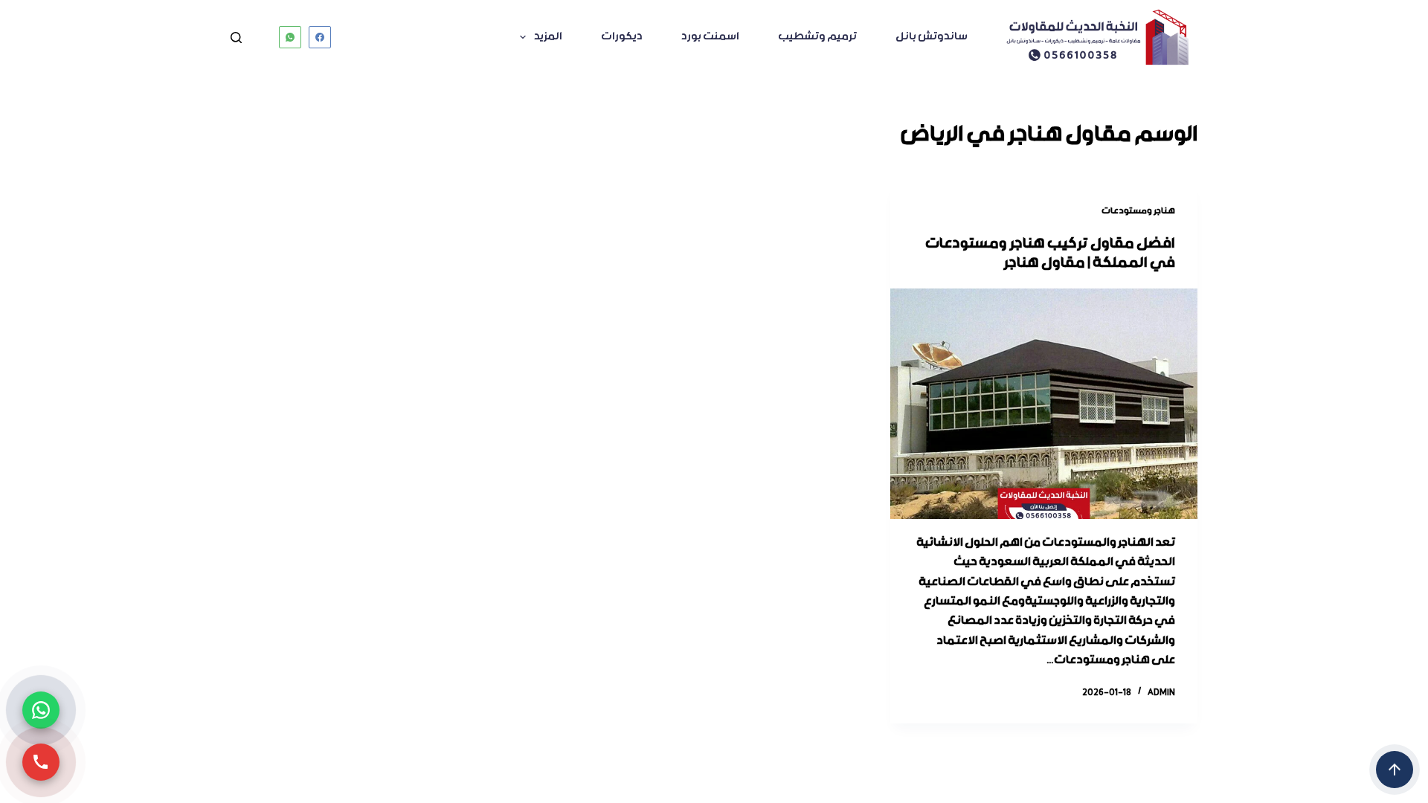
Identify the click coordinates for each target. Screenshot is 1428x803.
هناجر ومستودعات (1138, 211)
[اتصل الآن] (41, 762)
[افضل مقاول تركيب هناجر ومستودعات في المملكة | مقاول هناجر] (1043, 403)
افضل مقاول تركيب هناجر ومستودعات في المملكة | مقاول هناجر (1050, 254)
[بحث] (236, 37)
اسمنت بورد (710, 37)
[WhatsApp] (290, 37)
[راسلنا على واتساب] (41, 710)
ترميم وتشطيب (817, 37)
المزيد (548, 37)
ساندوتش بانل (931, 37)
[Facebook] (320, 37)
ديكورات (622, 37)
